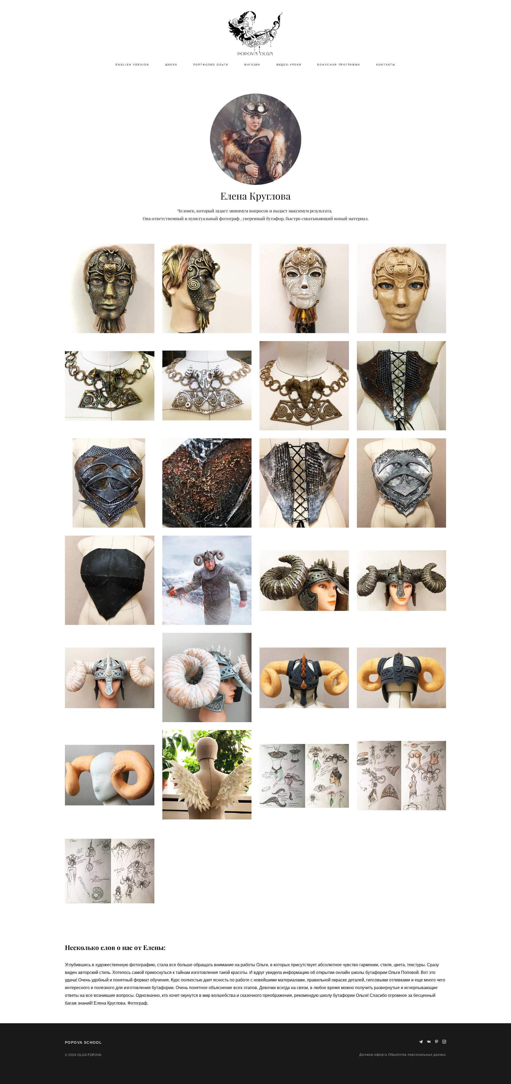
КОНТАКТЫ (385, 64)
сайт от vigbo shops (430, 1071)
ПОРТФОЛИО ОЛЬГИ (210, 64)
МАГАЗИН (252, 64)
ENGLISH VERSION (132, 64)
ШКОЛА (171, 64)
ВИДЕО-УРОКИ (289, 64)
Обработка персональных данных (417, 1055)
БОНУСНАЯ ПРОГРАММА (338, 64)
